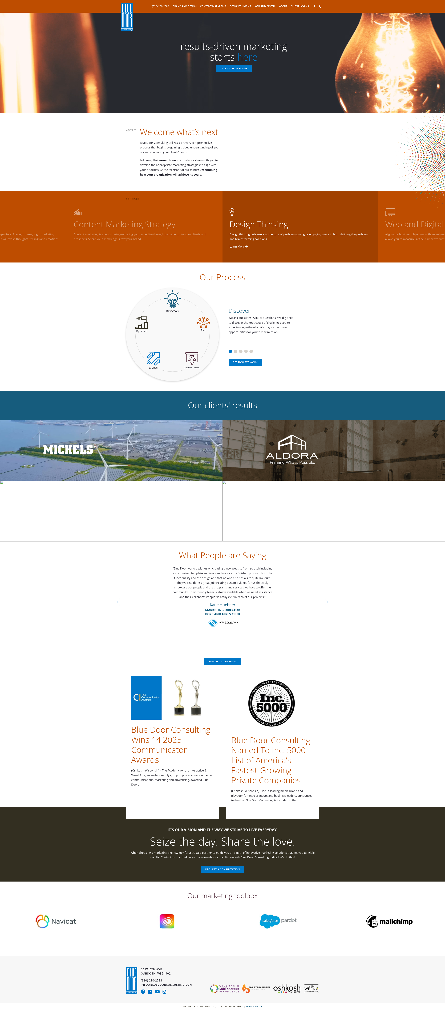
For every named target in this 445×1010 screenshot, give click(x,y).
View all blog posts (222, 661)
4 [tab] (246, 350)
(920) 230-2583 (160, 6)
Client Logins (300, 6)
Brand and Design (185, 6)
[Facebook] (144, 992)
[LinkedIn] (151, 992)
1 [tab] (230, 350)
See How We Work (245, 362)
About (283, 6)
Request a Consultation (222, 869)
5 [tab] (251, 350)
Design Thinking (240, 6)
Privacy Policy (254, 1006)
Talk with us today (233, 68)
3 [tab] (240, 350)
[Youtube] (159, 992)
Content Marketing (213, 6)
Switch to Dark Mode (320, 6)
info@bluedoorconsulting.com (166, 984)
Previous (118, 602)
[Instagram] (165, 992)
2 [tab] (235, 350)
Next (326, 602)
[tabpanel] (272, 319)
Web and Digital (265, 6)
